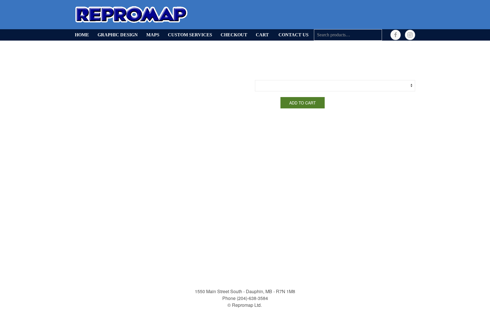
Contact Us (293, 34)
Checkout (234, 34)
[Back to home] (131, 15)
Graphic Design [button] (118, 34)
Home (82, 34)
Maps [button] (152, 34)
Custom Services (190, 34)
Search (376, 35)
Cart (262, 34)
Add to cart (302, 103)
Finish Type (265, 75)
